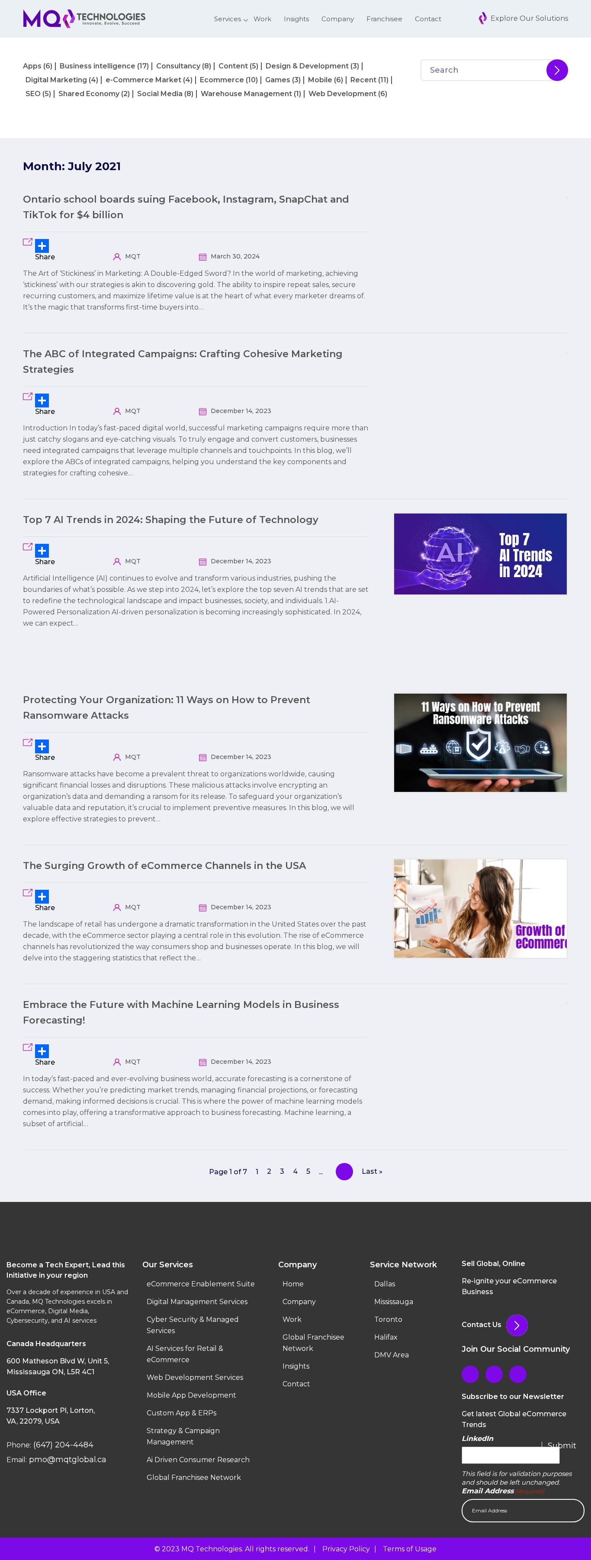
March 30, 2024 (234, 256)
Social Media (160, 94)
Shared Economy (88, 94)
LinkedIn (477, 1438)
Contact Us (481, 1325)
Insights (296, 19)
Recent (363, 80)
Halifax (386, 1337)
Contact (428, 19)
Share (45, 257)
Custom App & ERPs (181, 1413)
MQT (132, 256)
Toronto (388, 1319)
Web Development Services (195, 1377)
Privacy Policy (346, 1549)
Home (293, 1284)
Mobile (320, 80)
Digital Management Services (197, 1302)
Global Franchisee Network (194, 1477)
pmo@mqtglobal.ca (66, 1459)
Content (233, 66)
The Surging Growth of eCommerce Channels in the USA (164, 866)
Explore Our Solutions (528, 18)
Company (337, 19)
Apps (32, 66)
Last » (372, 1171)
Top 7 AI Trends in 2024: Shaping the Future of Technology (170, 520)
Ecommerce (222, 80)
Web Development (342, 94)
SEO (33, 94)
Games (277, 80)
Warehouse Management (246, 94)
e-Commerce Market (143, 80)
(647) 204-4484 (62, 1445)
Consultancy (178, 66)
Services (227, 19)
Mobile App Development (191, 1395)
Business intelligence (97, 66)
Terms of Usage (410, 1549)
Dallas (384, 1284)
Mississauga (393, 1302)
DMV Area (391, 1355)
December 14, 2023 (240, 411)
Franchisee (384, 19)
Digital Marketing (56, 80)
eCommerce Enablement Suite (201, 1284)
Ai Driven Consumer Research (198, 1460)
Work (262, 19)
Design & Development (307, 66)
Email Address (503, 1491)
